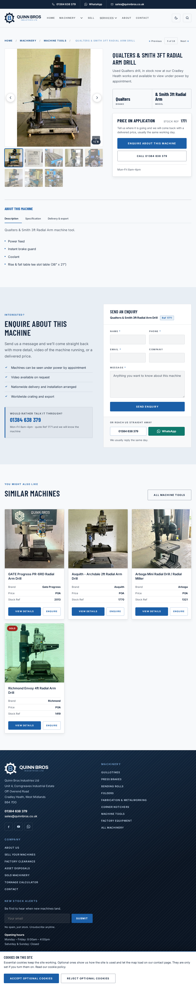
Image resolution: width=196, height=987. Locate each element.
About (126, 17)
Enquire (51, 611)
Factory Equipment (116, 820)
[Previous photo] (10, 97)
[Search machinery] (187, 18)
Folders (107, 793)
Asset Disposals (17, 868)
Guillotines (110, 772)
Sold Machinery (17, 875)
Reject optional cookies (88, 978)
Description (11, 218)
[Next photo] (97, 97)
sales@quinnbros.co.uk (21, 816)
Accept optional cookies (31, 978)
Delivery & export (58, 218)
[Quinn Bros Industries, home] (23, 18)
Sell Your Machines (20, 854)
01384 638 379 (25, 419)
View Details (24, 611)
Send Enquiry (147, 406)
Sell (91, 17)
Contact (142, 17)
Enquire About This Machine (152, 143)
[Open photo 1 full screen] (54, 98)
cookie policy (56, 966)
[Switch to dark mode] (176, 18)
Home (51, 17)
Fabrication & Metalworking (124, 800)
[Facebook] (9, 827)
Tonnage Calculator (21, 882)
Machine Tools (55, 40)
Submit (82, 918)
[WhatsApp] (28, 827)
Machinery (67, 17)
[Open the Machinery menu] (81, 17)
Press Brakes (111, 779)
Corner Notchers (115, 806)
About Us (12, 847)
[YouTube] (19, 827)
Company (156, 349)
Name (115, 331)
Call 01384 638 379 (152, 156)
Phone (155, 331)
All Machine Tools (169, 494)
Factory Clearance (20, 861)
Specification (33, 218)
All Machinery (112, 827)
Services (107, 17)
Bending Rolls (112, 786)
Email (115, 349)
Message (118, 367)
